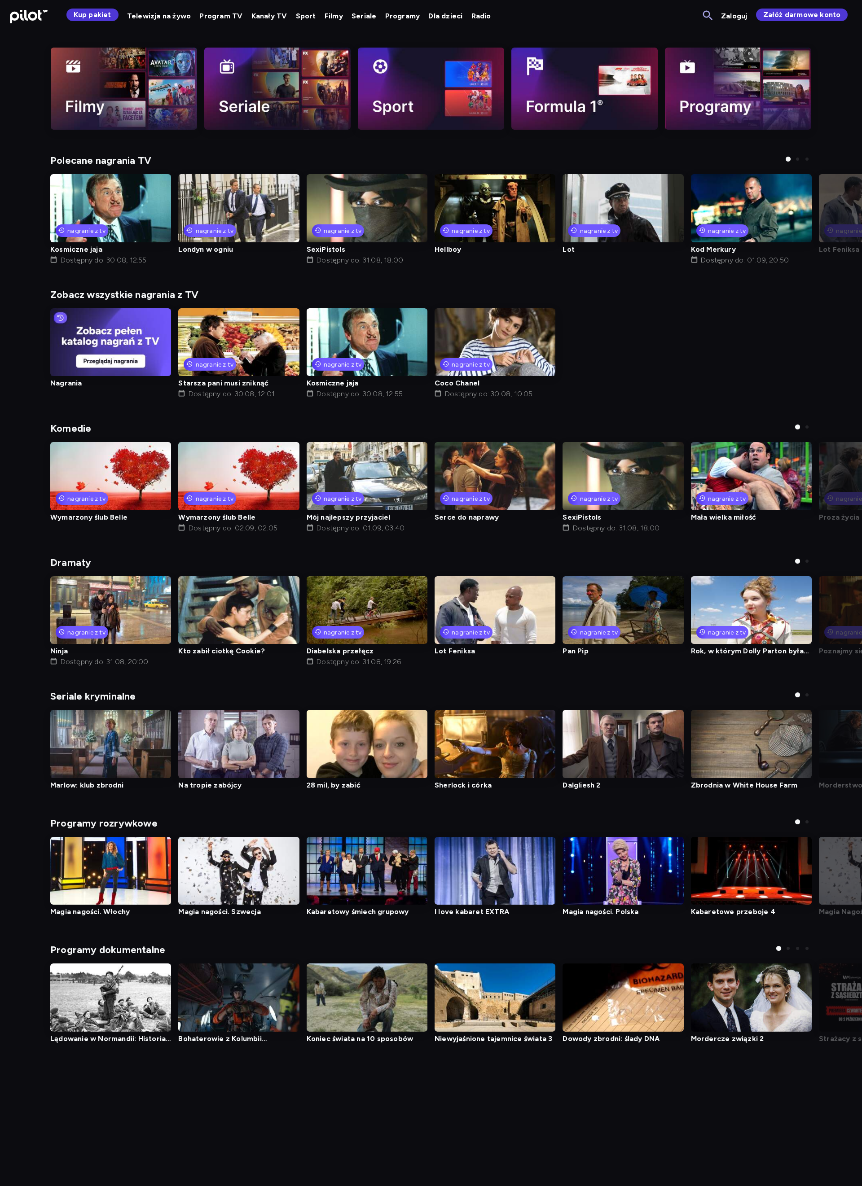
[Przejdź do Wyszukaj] (708, 15)
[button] (788, 159)
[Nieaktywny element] (124, 89)
